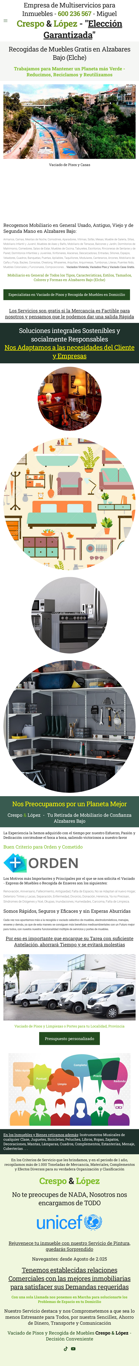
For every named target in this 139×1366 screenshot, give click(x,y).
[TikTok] (65, 1349)
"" (83, 29)
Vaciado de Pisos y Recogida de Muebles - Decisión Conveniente (69, 1336)
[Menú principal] (5, 20)
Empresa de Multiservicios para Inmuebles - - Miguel (67, 14)
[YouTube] (73, 1349)
